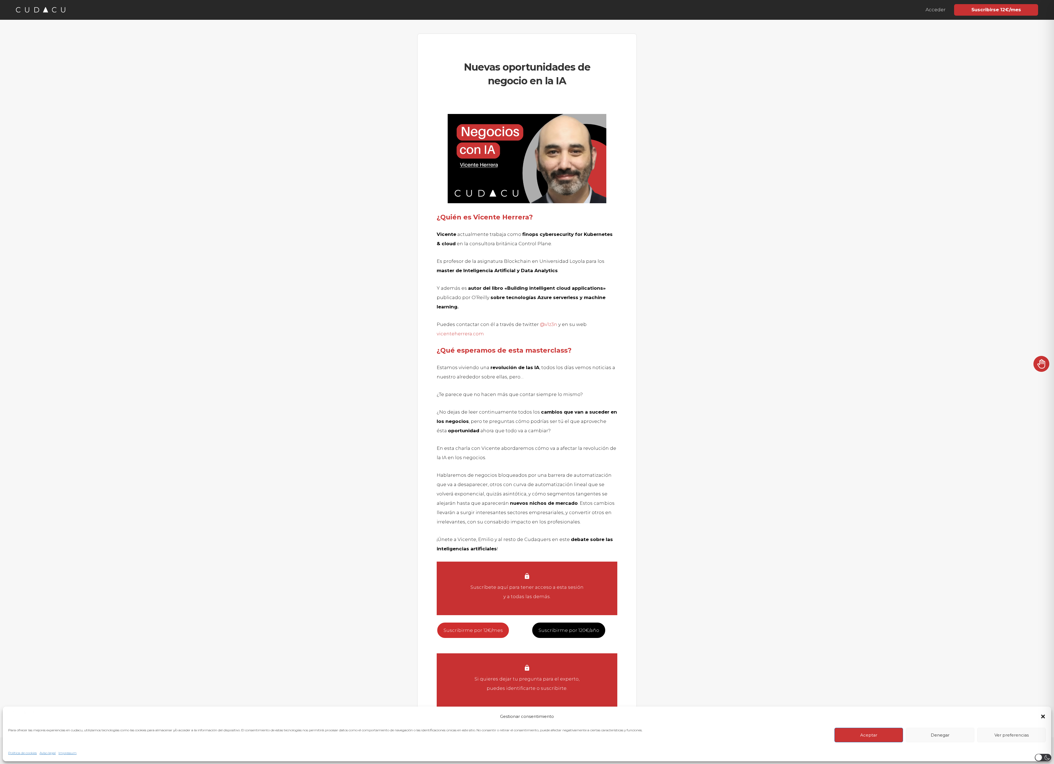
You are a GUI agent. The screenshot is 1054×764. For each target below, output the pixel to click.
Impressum (67, 753)
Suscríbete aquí (489, 587)
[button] (1043, 716)
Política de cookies (22, 753)
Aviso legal (48, 753)
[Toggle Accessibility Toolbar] (1041, 366)
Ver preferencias (1011, 735)
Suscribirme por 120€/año (569, 630)
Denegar (940, 735)
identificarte (521, 688)
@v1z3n (548, 324)
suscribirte (554, 688)
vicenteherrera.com (460, 333)
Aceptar (868, 735)
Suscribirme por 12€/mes (473, 630)
